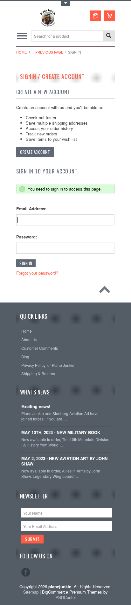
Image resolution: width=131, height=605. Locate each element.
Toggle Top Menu (65, 3)
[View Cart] (109, 15)
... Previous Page (47, 52)
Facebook (25, 572)
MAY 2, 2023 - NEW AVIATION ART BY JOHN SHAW (64, 461)
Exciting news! (35, 406)
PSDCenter (65, 597)
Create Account (35, 152)
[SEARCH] (108, 36)
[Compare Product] (95, 15)
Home (21, 52)
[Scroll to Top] (106, 291)
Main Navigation (21, 36)
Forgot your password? (37, 273)
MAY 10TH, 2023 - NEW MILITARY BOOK (60, 432)
